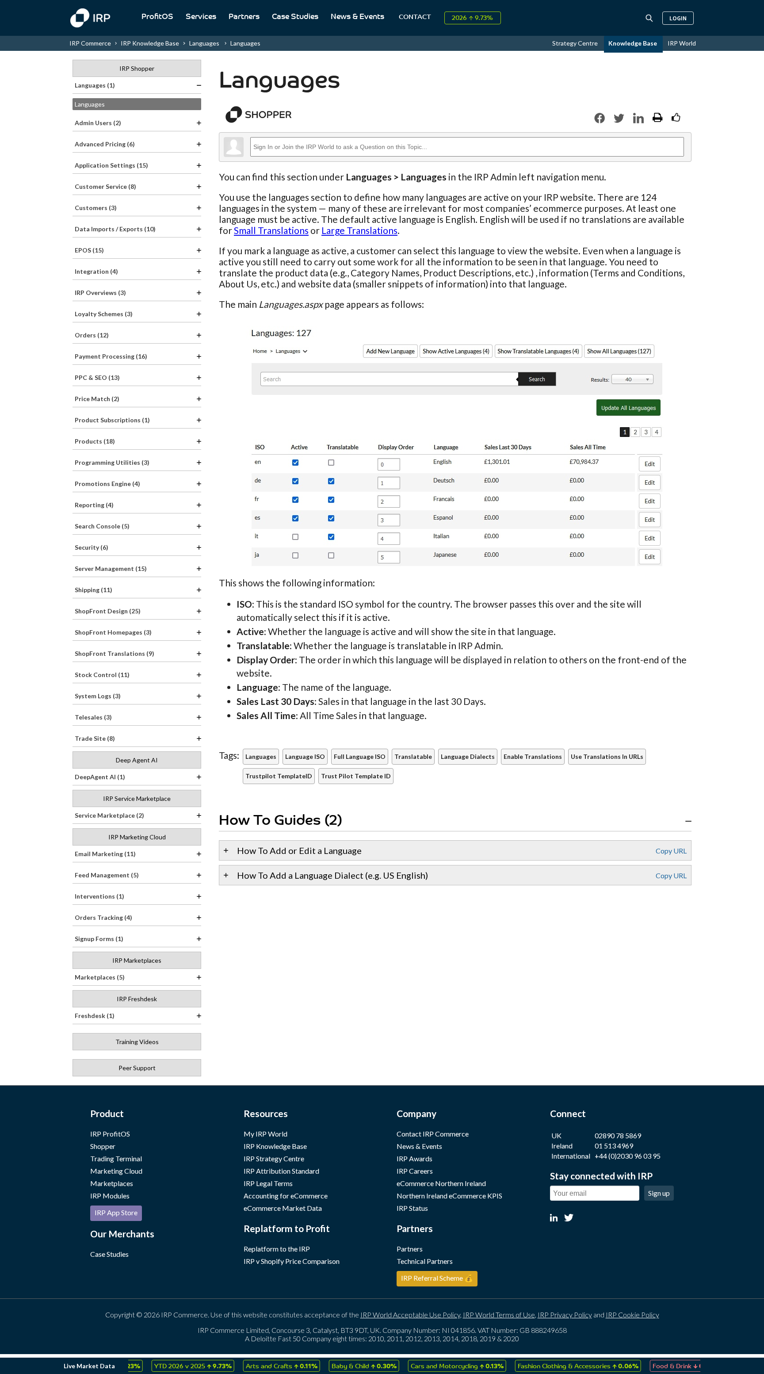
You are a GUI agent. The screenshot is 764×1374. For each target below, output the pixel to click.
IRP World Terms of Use (499, 1314)
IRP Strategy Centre (274, 1158)
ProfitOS (157, 17)
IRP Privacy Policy (565, 1314)
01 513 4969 (614, 1145)
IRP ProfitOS (110, 1133)
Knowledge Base (633, 43)
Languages (245, 43)
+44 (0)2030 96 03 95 (628, 1156)
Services (201, 17)
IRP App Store (116, 1212)
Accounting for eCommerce (286, 1195)
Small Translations (271, 230)
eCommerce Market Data (283, 1208)
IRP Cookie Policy (632, 1314)
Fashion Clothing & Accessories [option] (557, 1365)
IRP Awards (414, 1158)
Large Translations (359, 230)
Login (678, 18)
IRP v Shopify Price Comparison (292, 1261)
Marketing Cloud (116, 1171)
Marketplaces (111, 1183)
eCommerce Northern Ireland (441, 1183)
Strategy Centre (575, 43)
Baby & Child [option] (343, 1365)
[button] (599, 118)
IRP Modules (110, 1195)
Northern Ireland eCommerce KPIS (449, 1195)
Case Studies (295, 17)
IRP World (682, 43)
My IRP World (265, 1133)
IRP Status (412, 1208)
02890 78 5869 (618, 1135)
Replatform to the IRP (277, 1248)
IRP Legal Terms (268, 1183)
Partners (244, 17)
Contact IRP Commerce (433, 1133)
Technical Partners (425, 1261)
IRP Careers (415, 1171)
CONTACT (415, 17)
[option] (172, 1366)
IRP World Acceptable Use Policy (410, 1314)
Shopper (102, 1146)
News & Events (357, 17)
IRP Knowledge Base (150, 43)
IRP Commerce (90, 43)
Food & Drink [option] (664, 1365)
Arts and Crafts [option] (261, 1365)
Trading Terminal (116, 1158)
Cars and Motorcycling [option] (436, 1365)
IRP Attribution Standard (281, 1171)
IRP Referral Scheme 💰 (437, 1278)
